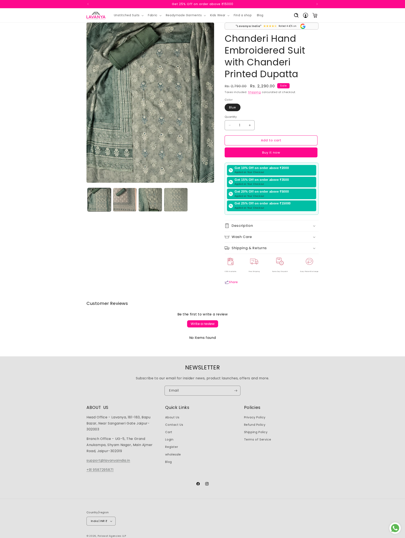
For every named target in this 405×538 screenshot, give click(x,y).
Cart (168, 432)
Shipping (254, 92)
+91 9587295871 (99, 469)
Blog (168, 462)
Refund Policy (255, 425)
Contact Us (174, 425)
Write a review (203, 323)
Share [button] (233, 282)
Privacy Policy (255, 417)
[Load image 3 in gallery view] (150, 199)
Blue (232, 107)
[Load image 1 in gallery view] (99, 199)
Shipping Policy (256, 432)
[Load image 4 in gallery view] (176, 199)
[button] (128, 15)
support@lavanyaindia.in (108, 460)
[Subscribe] (235, 391)
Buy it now (271, 152)
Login (169, 439)
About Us (172, 417)
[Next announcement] (317, 4)
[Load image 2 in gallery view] (124, 199)
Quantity (231, 117)
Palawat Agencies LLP (112, 536)
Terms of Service (257, 439)
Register (171, 447)
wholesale (173, 454)
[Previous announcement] (88, 4)
